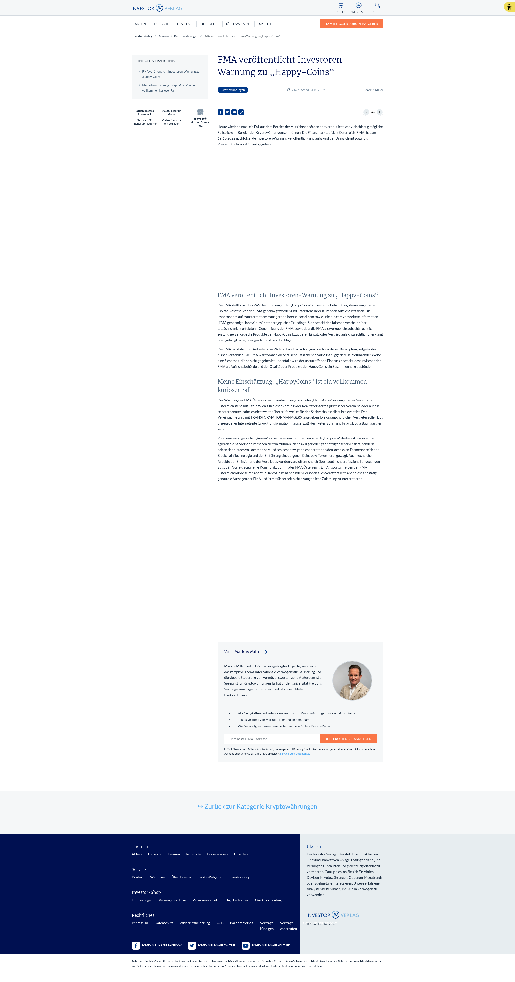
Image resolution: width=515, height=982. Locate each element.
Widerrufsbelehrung (195, 923)
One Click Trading (268, 900)
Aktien (140, 24)
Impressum (140, 923)
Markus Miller (373, 90)
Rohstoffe (207, 24)
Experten (265, 24)
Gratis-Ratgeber (211, 877)
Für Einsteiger (142, 900)
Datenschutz (163, 923)
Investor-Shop (239, 877)
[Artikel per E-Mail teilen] (234, 112)
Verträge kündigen (267, 926)
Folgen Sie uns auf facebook (162, 945)
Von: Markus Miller (243, 651)
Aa (373, 112)
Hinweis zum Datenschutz (295, 753)
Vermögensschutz (206, 900)
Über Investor (182, 877)
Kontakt (138, 877)
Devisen (183, 24)
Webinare (157, 877)
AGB (220, 923)
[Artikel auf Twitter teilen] (227, 112)
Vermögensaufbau (172, 900)
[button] (509, 7)
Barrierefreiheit (241, 923)
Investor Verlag (142, 36)
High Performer (237, 900)
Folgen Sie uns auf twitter (217, 945)
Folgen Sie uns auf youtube (271, 945)
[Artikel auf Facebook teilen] (220, 112)
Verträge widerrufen (288, 926)
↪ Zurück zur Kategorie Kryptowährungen (257, 806)
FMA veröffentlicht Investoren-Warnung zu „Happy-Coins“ (170, 74)
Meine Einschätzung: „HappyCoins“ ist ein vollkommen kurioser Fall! (169, 87)
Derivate (161, 24)
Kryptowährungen (186, 36)
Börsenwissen (237, 24)
